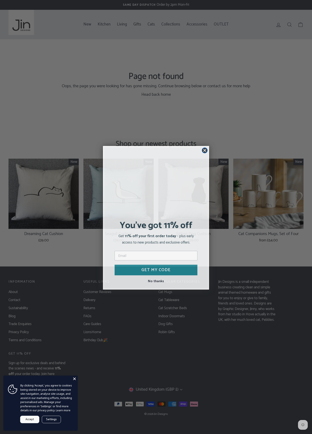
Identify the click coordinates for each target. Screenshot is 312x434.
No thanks (156, 280)
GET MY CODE (156, 269)
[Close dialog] (204, 149)
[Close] (74, 379)
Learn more (63, 410)
